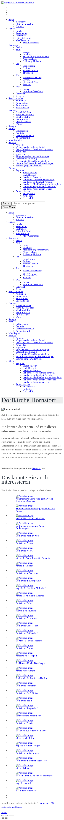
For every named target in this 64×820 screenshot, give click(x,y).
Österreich (20, 93)
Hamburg (27, 54)
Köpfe (11, 19)
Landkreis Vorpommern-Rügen (37, 188)
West (18, 86)
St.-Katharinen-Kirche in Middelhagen (34, 775)
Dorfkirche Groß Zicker (27, 693)
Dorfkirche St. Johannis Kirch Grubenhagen (30, 527)
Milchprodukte (23, 117)
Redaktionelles (16, 98)
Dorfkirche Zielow (24, 543)
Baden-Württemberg (32, 77)
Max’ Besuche (22, 40)
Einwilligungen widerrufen (29, 165)
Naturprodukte (23, 119)
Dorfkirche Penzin (24, 723)
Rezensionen (22, 105)
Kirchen (12, 168)
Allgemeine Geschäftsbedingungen (32, 156)
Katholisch (28, 195)
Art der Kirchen (23, 191)
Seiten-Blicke (22, 107)
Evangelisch (29, 193)
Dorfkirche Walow (24, 550)
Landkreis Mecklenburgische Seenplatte (42, 184)
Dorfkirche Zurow (24, 648)
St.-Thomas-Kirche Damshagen (30, 663)
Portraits (20, 26)
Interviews (21, 21)
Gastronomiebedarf (25, 135)
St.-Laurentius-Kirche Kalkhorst (31, 730)
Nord (18, 49)
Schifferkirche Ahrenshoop (28, 715)
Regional (20, 170)
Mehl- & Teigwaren (25, 114)
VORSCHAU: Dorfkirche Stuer (30, 518)
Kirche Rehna (22, 768)
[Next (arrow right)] (6, 818)
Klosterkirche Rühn (25, 738)
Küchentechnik (23, 137)
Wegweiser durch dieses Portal (30, 147)
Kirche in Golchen (24, 565)
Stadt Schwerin (30, 172)
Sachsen (27, 68)
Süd (17, 75)
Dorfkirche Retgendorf (26, 708)
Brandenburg (29, 65)
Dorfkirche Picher (24, 603)
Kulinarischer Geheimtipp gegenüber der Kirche (35, 509)
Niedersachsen (30, 58)
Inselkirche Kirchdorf (26, 790)
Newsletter (21, 151)
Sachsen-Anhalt (30, 70)
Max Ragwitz (15, 140)
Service (12, 142)
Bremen (26, 52)
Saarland (27, 84)
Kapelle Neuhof (23, 783)
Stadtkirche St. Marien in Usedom (32, 678)
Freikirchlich (29, 198)
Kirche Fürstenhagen (26, 670)
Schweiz (20, 96)
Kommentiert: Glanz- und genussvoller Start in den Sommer (34, 499)
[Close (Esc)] (2, 815)
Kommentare (22, 103)
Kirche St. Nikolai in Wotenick (30, 595)
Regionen (13, 45)
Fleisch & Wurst (23, 112)
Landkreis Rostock (32, 177)
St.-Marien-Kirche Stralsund (29, 640)
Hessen (26, 89)
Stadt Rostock (29, 175)
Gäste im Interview (25, 24)
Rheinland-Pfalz (30, 82)
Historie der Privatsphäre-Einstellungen (35, 163)
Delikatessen (22, 130)
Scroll (4, 812)
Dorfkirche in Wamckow (27, 753)
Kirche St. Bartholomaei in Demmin (33, 558)
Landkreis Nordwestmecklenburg (39, 179)
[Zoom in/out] (13, 815)
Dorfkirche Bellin (24, 700)
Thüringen (28, 72)
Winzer (19, 123)
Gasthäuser (21, 35)
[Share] (6, 815)
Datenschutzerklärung (26, 158)
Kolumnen (21, 100)
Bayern (26, 79)
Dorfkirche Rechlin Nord (27, 535)
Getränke (20, 133)
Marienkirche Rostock (26, 610)
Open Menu (9, 207)
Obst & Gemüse (23, 121)
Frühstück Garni (23, 38)
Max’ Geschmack (31, 42)
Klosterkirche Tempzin (27, 655)
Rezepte (12, 126)
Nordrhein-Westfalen (33, 91)
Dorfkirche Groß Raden (27, 625)
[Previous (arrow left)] (2, 818)
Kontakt (19, 144)
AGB (53, 803)
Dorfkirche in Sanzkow (27, 573)
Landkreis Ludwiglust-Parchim (37, 181)
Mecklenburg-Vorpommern (36, 56)
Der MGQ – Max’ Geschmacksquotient (34, 149)
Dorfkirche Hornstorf (26, 685)
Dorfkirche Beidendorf (26, 633)
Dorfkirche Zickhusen (26, 618)
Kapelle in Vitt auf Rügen (28, 745)
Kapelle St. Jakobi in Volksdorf (30, 588)
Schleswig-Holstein (32, 61)
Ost (17, 63)
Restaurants (21, 33)
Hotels (19, 31)
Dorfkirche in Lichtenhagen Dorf (31, 760)
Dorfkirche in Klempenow (28, 580)
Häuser (12, 28)
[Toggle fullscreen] (9, 815)
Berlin (19, 47)
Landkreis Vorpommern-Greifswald (39, 186)
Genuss (12, 110)
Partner (12, 128)
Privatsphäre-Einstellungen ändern (32, 161)
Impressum (21, 154)
